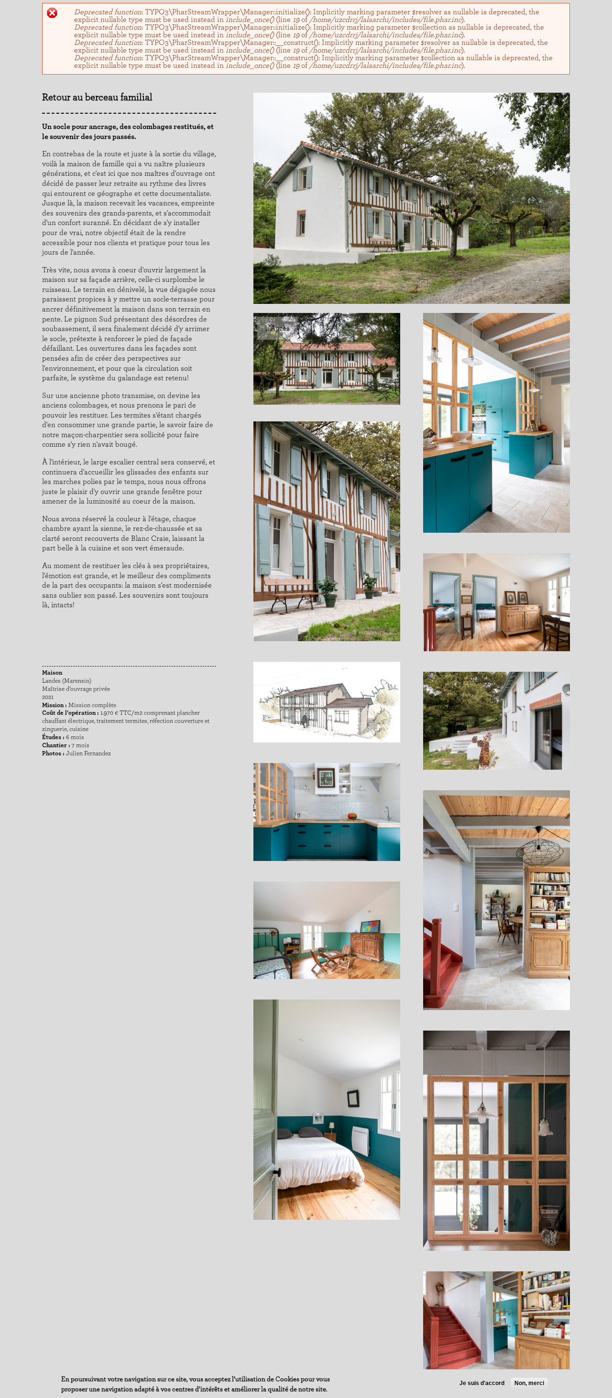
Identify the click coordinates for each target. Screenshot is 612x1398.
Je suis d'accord (481, 1383)
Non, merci (529, 1383)
